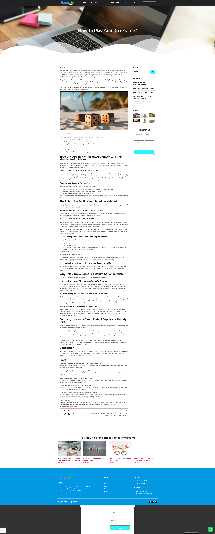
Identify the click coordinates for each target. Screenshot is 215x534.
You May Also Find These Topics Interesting (75, 152)
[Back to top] (211, 523)
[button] (107, 506)
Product (94, 3)
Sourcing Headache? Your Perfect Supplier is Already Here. (79, 144)
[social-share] (61, 414)
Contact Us (66, 150)
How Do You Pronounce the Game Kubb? (93, 459)
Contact (134, 3)
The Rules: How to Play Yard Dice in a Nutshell (76, 140)
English (188, 533)
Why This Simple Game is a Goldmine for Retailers (77, 142)
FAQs (64, 148)
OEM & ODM (115, 3)
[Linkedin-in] (156, 502)
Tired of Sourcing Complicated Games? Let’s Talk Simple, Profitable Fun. (83, 138)
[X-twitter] (153, 502)
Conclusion (66, 146)
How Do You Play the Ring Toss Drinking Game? (144, 459)
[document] (107, 519)
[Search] (152, 72)
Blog (124, 3)
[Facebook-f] (150, 502)
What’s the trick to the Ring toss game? (120, 459)
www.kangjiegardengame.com (69, 406)
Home (85, 3)
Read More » (61, 462)
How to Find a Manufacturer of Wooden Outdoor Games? (69, 459)
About (105, 3)
